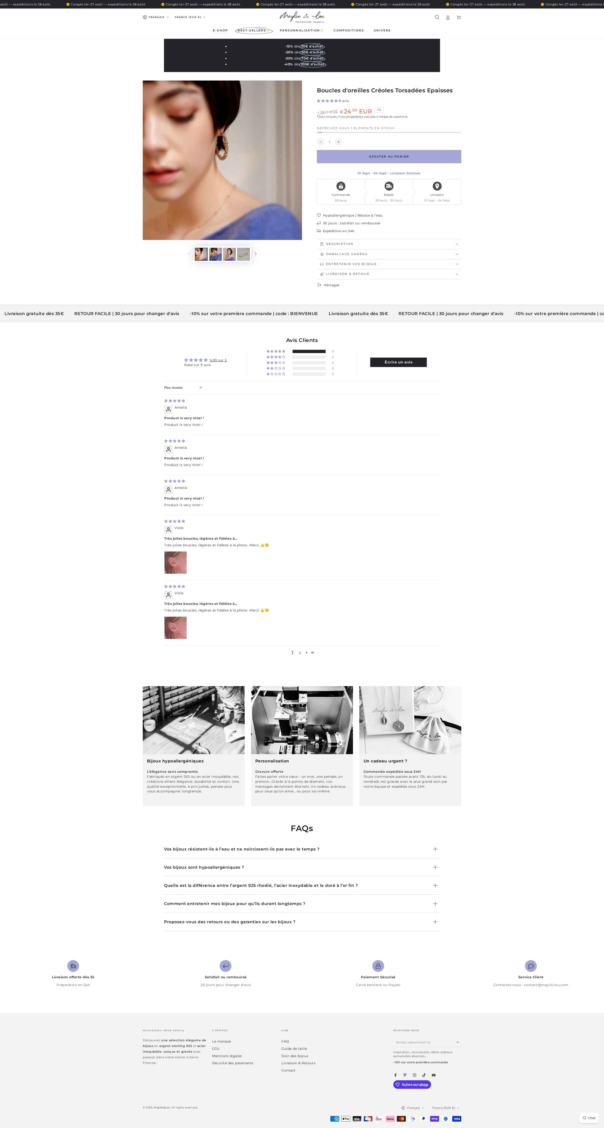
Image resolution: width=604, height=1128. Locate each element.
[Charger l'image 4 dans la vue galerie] (243, 254)
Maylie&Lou (162, 1107)
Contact (288, 1070)
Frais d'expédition (350, 116)
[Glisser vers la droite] (255, 254)
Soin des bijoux (294, 1056)
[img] (174, 401)
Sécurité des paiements (233, 1063)
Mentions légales (227, 1056)
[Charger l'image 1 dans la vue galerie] (201, 254)
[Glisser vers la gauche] (189, 254)
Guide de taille (294, 1049)
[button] (436, 17)
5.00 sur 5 (218, 360)
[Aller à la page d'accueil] (302, 17)
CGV (216, 1049)
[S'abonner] (458, 1042)
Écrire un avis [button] (399, 362)
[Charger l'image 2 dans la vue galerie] (215, 254)
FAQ (285, 1041)
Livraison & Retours (298, 1063)
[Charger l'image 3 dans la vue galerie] (229, 254)
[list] (302, 973)
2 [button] (300, 653)
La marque (221, 1041)
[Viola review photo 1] (175, 562)
